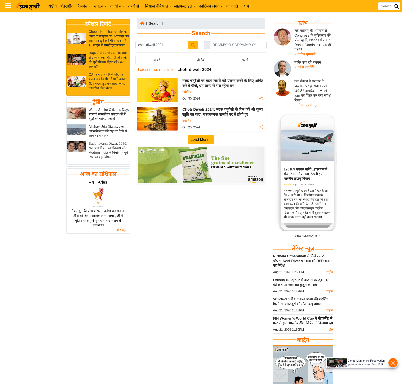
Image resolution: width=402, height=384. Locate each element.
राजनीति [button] (232, 6)
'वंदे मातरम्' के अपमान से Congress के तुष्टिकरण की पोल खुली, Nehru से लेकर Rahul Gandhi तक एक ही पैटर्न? (312, 40)
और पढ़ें (121, 230)
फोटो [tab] (245, 60)
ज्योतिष (186, 92)
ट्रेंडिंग (98, 102)
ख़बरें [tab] (157, 60)
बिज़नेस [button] (82, 6)
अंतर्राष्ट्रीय (66, 6)
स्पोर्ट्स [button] (99, 6)
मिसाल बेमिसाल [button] (156, 6)
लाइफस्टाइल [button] (183, 6)
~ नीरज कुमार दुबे (306, 105)
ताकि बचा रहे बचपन (307, 62)
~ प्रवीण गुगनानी (305, 54)
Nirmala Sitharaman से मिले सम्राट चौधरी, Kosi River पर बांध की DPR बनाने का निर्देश (302, 261)
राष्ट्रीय (52, 6)
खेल (331, 329)
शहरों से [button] (133, 6)
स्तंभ (303, 23)
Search (155, 23)
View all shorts (306, 235)
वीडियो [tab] (201, 60)
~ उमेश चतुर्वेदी (304, 67)
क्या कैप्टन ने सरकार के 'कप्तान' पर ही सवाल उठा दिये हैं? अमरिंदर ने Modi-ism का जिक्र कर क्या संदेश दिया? (312, 90)
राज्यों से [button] (116, 6)
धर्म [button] (246, 6)
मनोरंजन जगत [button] (209, 6)
